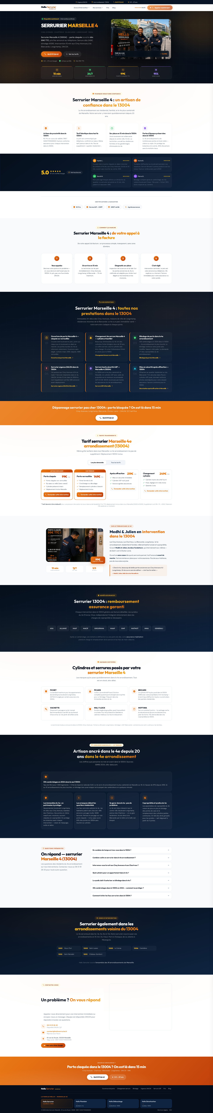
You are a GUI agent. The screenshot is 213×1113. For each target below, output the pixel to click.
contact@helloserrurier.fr (57, 1031)
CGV (170, 1110)
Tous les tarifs (116, 463)
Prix (107, 8)
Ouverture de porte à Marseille (61, 358)
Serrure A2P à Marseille (103, 386)
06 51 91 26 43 (119, 2)
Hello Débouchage (115, 1103)
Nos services (97, 8)
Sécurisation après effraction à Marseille (152, 388)
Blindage (135, 1089)
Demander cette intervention (58, 495)
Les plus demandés (97, 463)
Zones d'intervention (81, 8)
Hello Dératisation (149, 1103)
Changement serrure (123, 1089)
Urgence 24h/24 (146, 1089)
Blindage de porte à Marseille (148, 358)
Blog (113, 8)
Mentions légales (163, 1110)
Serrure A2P (157, 1089)
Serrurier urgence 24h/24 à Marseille (63, 386)
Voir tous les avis (76, 172)
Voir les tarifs (74, 54)
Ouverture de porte (108, 1089)
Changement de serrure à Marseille (106, 355)
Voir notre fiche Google (54, 1045)
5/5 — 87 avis (118, 1077)
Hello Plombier (81, 1103)
